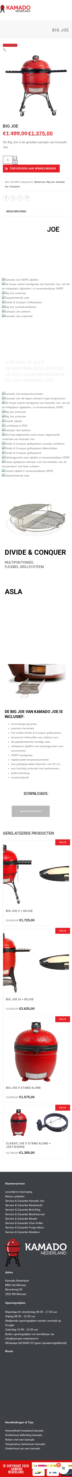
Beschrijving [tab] (16, 211)
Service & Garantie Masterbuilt (23, 1205)
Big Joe (51, 182)
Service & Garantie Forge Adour (24, 1227)
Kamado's (15, 186)
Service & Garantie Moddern (22, 1232)
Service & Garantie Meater (21, 1218)
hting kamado (34, 1435)
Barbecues (40, 182)
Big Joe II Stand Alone (23, 1087)
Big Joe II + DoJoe (19, 910)
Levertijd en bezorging (18, 1191)
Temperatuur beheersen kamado (25, 1444)
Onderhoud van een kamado (22, 1448)
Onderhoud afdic (15, 1435)
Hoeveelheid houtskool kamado (24, 1430)
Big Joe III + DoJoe (20, 999)
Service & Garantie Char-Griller (24, 1223)
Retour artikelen (15, 1196)
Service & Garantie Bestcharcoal (25, 1214)
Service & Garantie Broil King (22, 1209)
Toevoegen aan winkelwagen (33, 168)
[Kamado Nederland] (15, 8)
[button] (4, 49)
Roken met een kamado (19, 1439)
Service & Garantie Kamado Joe (24, 1200)
